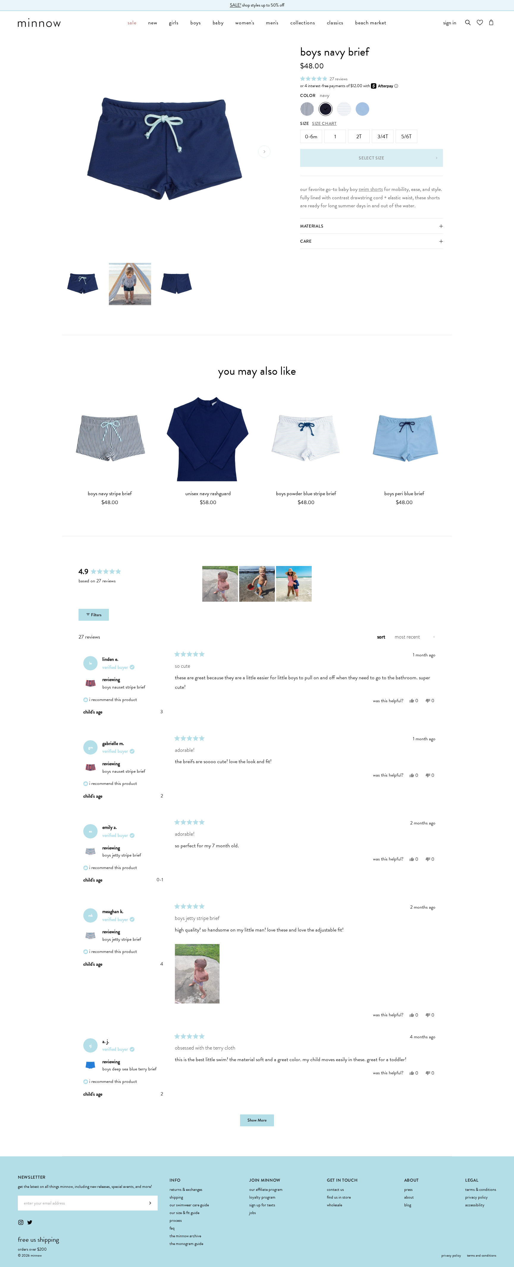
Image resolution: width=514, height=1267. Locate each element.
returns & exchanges (186, 1189)
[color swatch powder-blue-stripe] (344, 109)
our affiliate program (266, 1189)
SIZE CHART (324, 123)
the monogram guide (186, 1244)
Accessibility (475, 1205)
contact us (335, 1189)
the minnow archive (185, 1236)
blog (407, 1205)
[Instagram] (21, 1222)
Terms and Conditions (481, 1255)
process (176, 1220)
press (408, 1189)
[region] (257, 584)
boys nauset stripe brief (123, 687)
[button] (323, 79)
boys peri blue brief (404, 493)
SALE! (235, 6)
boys (195, 22)
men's (272, 22)
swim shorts (371, 189)
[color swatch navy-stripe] (307, 109)
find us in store (339, 1197)
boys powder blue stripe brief (306, 493)
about (409, 1197)
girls (173, 22)
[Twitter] (30, 1222)
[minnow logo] (70, 22)
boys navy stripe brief (110, 493)
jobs (252, 1213)
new (152, 22)
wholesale (334, 1205)
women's (244, 22)
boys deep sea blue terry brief (129, 1068)
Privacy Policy (476, 1197)
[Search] (468, 22)
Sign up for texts (262, 1205)
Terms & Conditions (480, 1189)
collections (302, 22)
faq (172, 1228)
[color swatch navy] (326, 109)
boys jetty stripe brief (121, 855)
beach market (370, 22)
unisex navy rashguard (208, 493)
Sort (381, 637)
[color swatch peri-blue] (362, 109)
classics (335, 22)
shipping (176, 1197)
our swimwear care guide (189, 1205)
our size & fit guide (184, 1213)
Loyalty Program (262, 1197)
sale (132, 22)
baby (218, 22)
